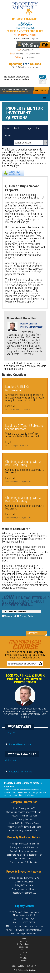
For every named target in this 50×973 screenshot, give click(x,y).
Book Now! (41, 90)
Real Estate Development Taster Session (24, 855)
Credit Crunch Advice (24, 881)
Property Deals (26, 616)
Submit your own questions (13, 173)
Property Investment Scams (24, 889)
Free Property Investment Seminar (24, 843)
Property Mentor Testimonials (24, 862)
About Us (23, 941)
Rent (38, 128)
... (6, 736)
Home (6, 128)
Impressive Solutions (28, 970)
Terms (23, 961)
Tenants (7, 135)
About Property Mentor (24, 808)
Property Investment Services (24, 815)
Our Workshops (23, 944)
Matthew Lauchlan (28, 323)
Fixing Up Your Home (24, 885)
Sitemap (23, 955)
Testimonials (23, 947)
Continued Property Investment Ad (24, 878)
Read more (28, 354)
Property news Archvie (20, 744)
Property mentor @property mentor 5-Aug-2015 (23, 785)
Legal (29, 128)
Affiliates (23, 958)
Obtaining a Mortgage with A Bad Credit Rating (23, 463)
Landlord (18, 128)
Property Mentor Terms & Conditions (24, 827)
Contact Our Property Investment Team (24, 812)
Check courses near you (28, 67)
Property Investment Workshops (24, 847)
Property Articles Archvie (20, 771)
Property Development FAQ (24, 893)
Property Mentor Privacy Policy (24, 823)
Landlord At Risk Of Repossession (17, 388)
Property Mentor (25, 9)
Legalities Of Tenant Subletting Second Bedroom (24, 427)
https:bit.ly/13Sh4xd (27, 795)
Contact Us (23, 952)
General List (10, 616)
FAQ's (23, 950)
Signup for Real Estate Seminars (24, 851)
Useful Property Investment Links (24, 830)
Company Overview (24, 819)
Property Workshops (24, 858)
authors (12, 368)
